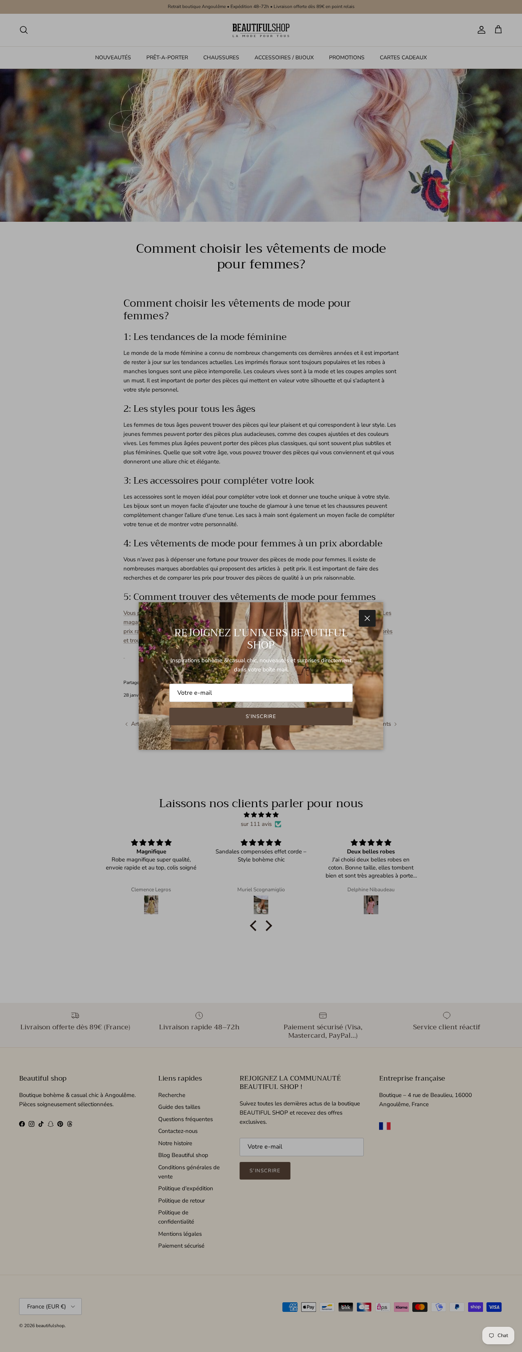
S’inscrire (261, 716)
